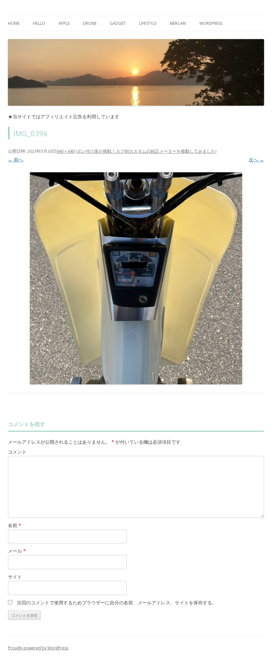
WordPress (210, 23)
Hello (39, 23)
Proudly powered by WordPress (38, 648)
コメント (17, 452)
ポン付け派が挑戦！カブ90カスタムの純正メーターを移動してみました (146, 151)
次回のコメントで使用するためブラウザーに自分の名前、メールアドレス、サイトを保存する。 (117, 602)
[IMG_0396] (136, 278)
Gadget (118, 23)
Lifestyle (148, 23)
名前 (14, 525)
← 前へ (15, 159)
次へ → (256, 159)
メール (17, 551)
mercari (178, 23)
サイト (15, 577)
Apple (64, 23)
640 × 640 (65, 151)
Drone (90, 23)
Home (14, 23)
